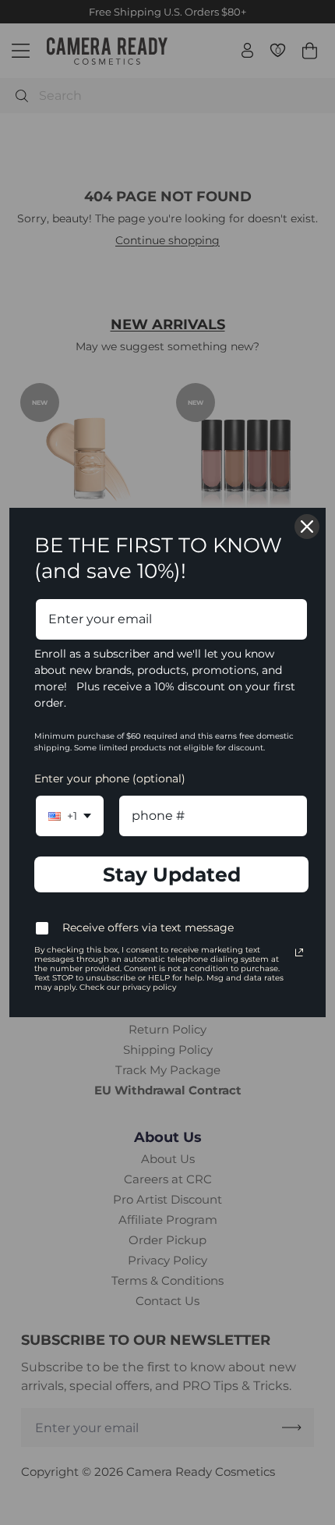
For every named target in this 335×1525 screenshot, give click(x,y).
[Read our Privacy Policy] (299, 952)
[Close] (307, 526)
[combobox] (69, 815)
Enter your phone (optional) (109, 778)
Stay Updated (172, 874)
